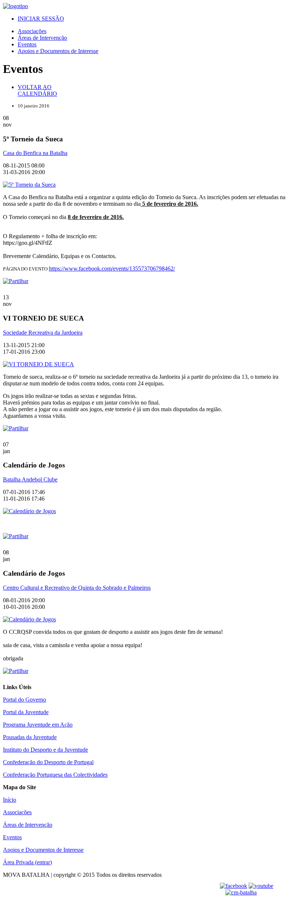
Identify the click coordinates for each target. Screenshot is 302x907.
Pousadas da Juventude (30, 737)
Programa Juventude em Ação (38, 724)
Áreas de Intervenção (42, 38)
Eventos (27, 44)
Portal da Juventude (26, 712)
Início (9, 800)
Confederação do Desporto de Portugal (48, 762)
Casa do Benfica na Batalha (35, 153)
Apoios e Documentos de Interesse (58, 51)
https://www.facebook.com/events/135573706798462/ (112, 268)
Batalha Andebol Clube (30, 479)
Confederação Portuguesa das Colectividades (55, 775)
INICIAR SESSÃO (41, 18)
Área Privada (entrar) (27, 862)
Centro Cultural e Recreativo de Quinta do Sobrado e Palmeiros (77, 588)
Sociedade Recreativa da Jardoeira (42, 332)
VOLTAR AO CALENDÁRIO (37, 90)
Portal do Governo (24, 699)
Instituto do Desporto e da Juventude (45, 750)
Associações (32, 31)
